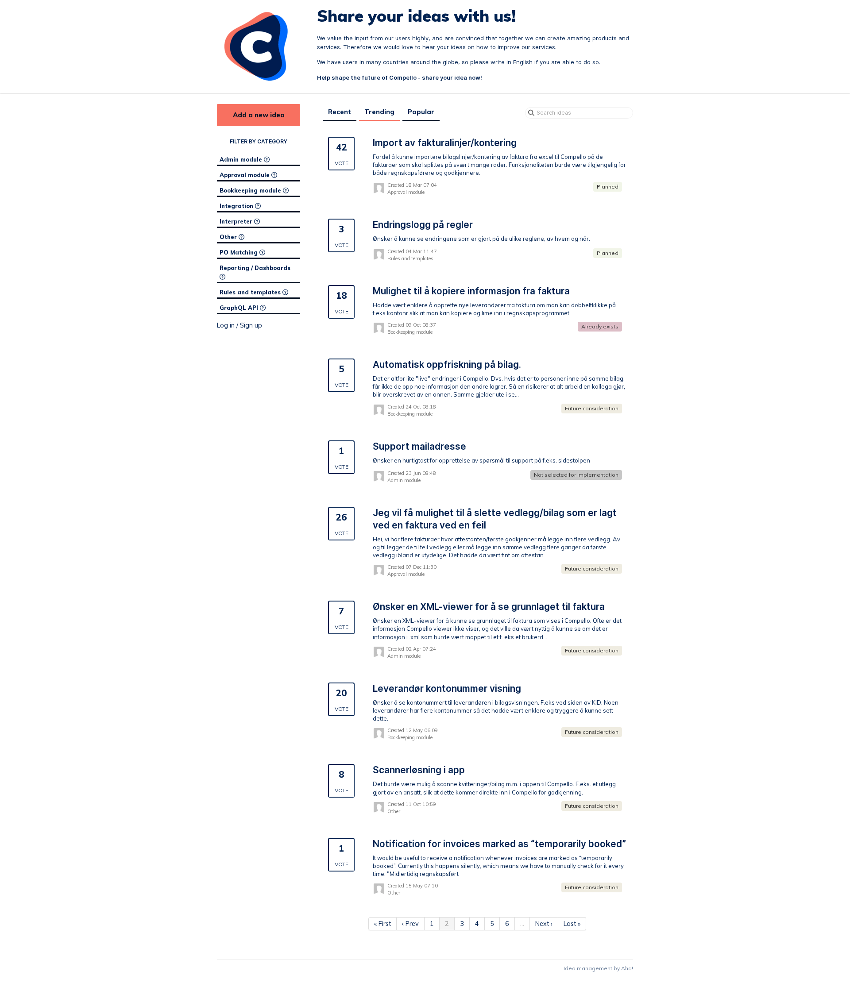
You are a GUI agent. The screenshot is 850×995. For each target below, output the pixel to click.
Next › (543, 924)
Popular (421, 112)
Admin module (242, 159)
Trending (379, 112)
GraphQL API (240, 307)
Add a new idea (259, 115)
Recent (339, 112)
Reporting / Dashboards (255, 267)
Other (229, 236)
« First (382, 924)
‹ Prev (410, 924)
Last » (572, 924)
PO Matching (239, 252)
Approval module (245, 174)
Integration (237, 205)
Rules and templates (251, 292)
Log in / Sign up (239, 325)
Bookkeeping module (251, 190)
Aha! (627, 968)
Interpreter (237, 221)
